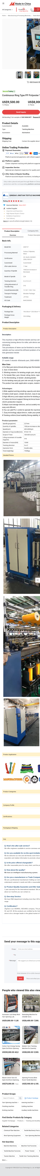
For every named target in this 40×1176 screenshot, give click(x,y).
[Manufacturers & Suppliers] (20, 4)
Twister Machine (9, 1156)
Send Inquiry (21, 112)
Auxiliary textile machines (30, 1110)
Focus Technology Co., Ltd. (27, 1167)
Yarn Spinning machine (9, 1102)
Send (20, 978)
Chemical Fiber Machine (12, 1130)
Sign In (5, 221)
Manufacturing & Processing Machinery (19, 15)
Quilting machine (27, 1106)
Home (4, 15)
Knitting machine (7, 1110)
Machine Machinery (10, 1146)
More (4, 1160)
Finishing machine (8, 1106)
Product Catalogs (32, 1098)
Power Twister (29, 1151)
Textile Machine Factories (12, 1151)
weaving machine (27, 1102)
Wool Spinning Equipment (12, 1135)
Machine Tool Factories (28, 1146)
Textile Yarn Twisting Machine (29, 1156)
